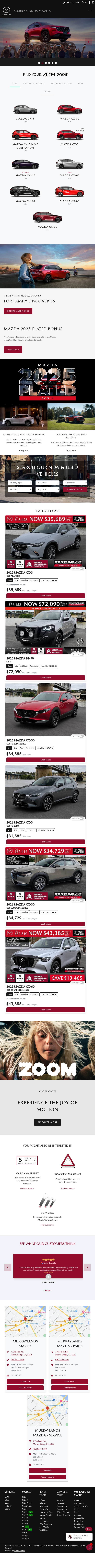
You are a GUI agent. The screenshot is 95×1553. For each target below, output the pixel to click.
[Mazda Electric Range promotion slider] (56, 63)
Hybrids (8, 1506)
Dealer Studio (19, 1551)
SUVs (7, 1497)
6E (23, 1527)
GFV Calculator (45, 1524)
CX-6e (25, 1512)
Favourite (75, 569)
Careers (77, 1515)
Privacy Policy (79, 1527)
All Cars (42, 1503)
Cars (7, 1503)
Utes (7, 1500)
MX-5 (24, 1532)
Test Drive (43, 1530)
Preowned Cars (45, 1512)
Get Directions (25, 1388)
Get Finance (45, 595)
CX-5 (24, 1509)
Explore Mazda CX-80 (18, 311)
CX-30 (25, 1500)
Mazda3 (25, 1538)
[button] (90, 11)
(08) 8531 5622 (62, 1360)
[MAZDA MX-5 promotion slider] (52, 63)
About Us (78, 1500)
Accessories (62, 1509)
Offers (42, 1500)
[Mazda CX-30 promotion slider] (49, 63)
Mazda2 (25, 1535)
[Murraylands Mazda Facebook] (90, 2)
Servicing (60, 1500)
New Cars (43, 1506)
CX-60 (25, 1515)
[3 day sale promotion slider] (39, 63)
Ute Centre (79, 1503)
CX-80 (25, 1521)
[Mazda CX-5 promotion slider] (42, 63)
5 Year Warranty (63, 1512)
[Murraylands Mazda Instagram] (93, 2)
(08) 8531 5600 (72, 2)
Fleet (76, 1512)
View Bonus (13, 350)
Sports (7, 1509)
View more (48, 1272)
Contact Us (25, 1381)
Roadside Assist (63, 1515)
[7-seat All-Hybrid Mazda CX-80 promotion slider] (46, 63)
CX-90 (25, 1524)
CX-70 (25, 1518)
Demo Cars (44, 1509)
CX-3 (24, 1497)
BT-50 (24, 1529)
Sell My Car (44, 1527)
